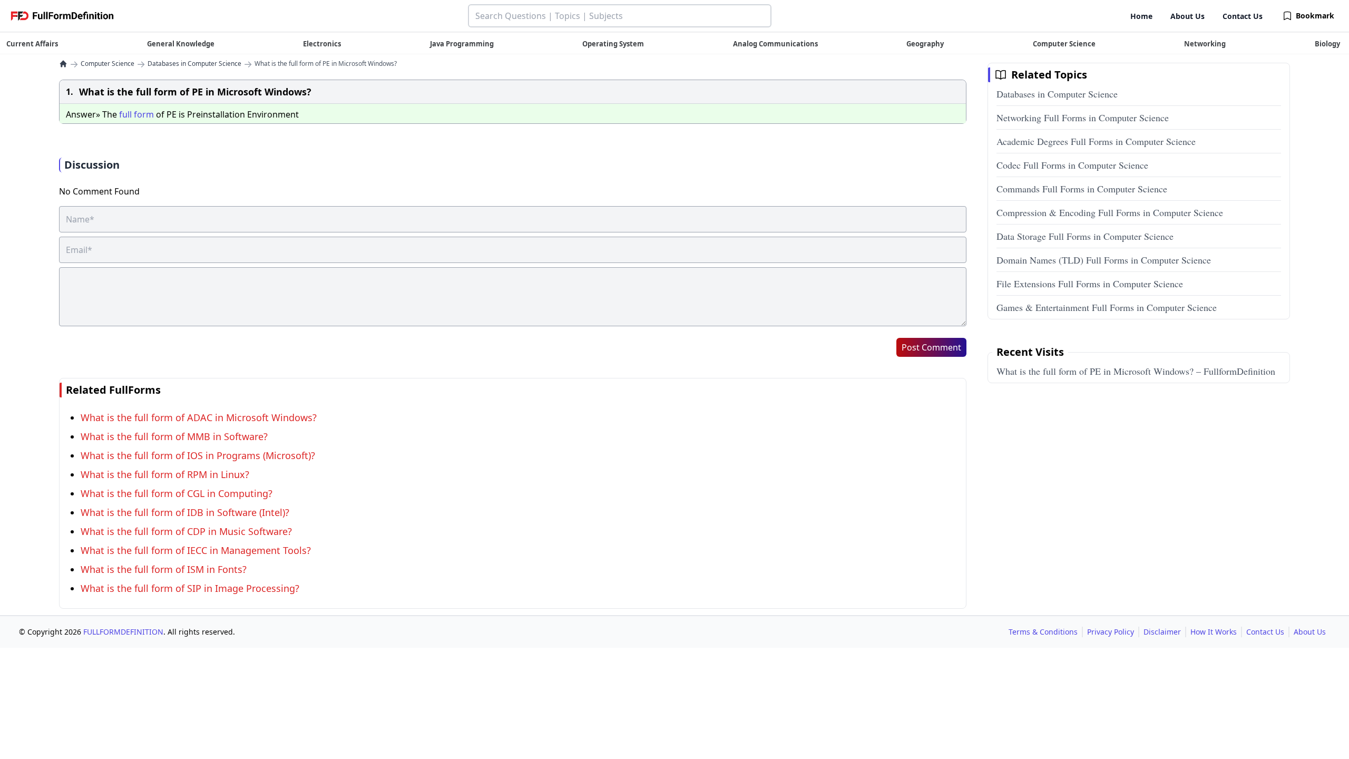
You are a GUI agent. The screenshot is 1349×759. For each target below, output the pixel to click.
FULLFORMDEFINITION (123, 632)
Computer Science (107, 64)
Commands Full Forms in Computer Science (1081, 188)
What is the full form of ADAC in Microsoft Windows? (199, 417)
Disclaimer (1162, 632)
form (144, 114)
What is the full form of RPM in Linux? (165, 474)
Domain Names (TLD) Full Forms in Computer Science (1103, 260)
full (125, 114)
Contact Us (1243, 16)
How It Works (1213, 632)
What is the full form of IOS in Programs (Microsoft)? (198, 455)
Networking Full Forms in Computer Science (1082, 117)
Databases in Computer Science (194, 64)
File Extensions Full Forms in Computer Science (1089, 283)
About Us (1187, 16)
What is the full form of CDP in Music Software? (186, 531)
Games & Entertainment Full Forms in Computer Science (1106, 307)
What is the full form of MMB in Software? (174, 436)
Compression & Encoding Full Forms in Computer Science (1109, 212)
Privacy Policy (1110, 632)
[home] (63, 64)
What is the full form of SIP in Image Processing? (190, 588)
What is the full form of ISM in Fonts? (164, 569)
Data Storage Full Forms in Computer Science (1085, 236)
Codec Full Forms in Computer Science (1072, 165)
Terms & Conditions (1043, 632)
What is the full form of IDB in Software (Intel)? (185, 512)
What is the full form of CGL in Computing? (176, 493)
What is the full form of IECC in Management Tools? (196, 550)
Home (1141, 16)
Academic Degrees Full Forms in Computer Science (1096, 141)
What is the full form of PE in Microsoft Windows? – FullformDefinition (1135, 371)
